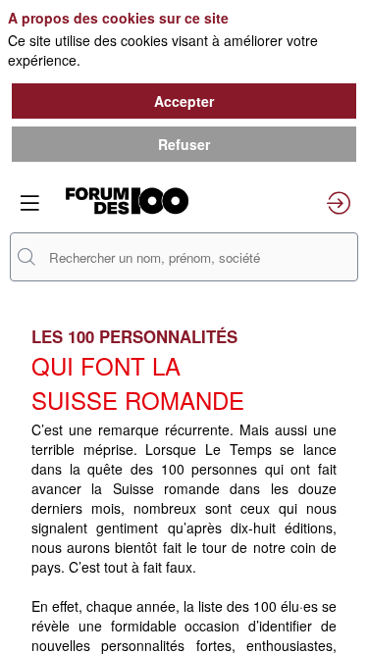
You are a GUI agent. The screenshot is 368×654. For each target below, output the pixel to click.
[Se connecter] (338, 203)
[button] (29, 203)
